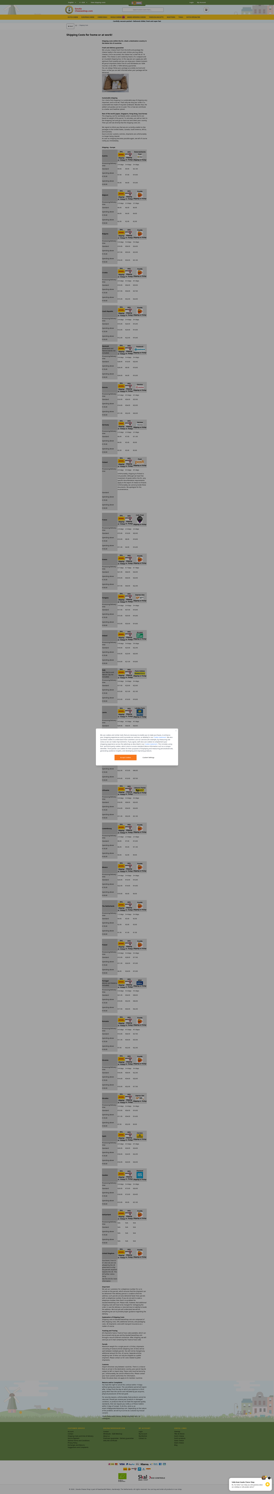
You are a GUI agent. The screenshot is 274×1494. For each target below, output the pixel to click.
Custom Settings (148, 757)
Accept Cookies (125, 757)
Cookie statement (160, 737)
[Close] (176, 730)
